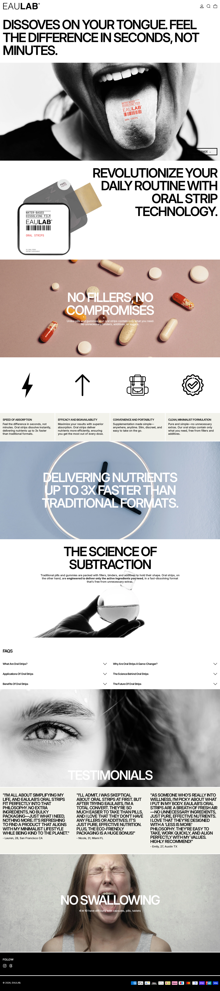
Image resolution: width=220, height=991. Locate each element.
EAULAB (16, 982)
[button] (209, 6)
